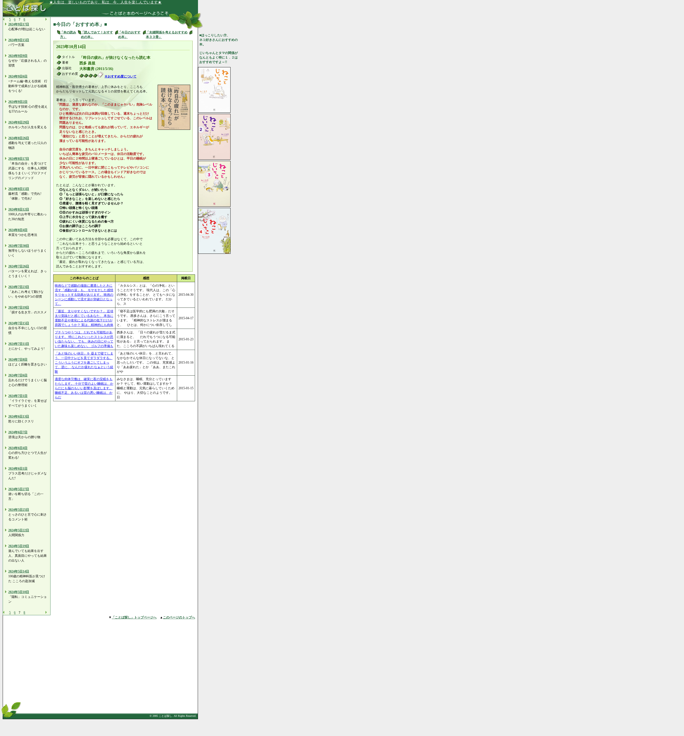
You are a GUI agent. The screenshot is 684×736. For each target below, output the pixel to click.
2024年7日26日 (18, 266)
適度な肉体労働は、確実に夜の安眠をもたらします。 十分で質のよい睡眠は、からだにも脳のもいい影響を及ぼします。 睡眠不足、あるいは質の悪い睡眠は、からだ (84, 388)
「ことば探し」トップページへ (134, 617)
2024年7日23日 (18, 287)
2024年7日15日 (18, 323)
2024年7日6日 (18, 375)
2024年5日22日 (18, 530)
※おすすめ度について (120, 76)
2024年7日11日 (18, 344)
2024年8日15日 (18, 189)
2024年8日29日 (18, 122)
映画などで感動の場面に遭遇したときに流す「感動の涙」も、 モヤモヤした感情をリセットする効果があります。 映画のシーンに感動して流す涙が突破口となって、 (84, 295)
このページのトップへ (179, 617)
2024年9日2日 (18, 102)
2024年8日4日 (18, 230)
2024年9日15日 (18, 40)
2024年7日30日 (18, 246)
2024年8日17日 (18, 159)
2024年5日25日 (18, 510)
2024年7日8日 (18, 359)
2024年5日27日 (18, 489)
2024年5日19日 (18, 546)
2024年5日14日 (18, 571)
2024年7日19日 (18, 307)
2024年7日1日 (18, 396)
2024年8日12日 (18, 209)
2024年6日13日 (18, 416)
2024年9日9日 (18, 56)
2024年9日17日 (18, 24)
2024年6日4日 (18, 448)
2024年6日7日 (18, 432)
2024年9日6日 (18, 76)
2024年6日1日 (18, 468)
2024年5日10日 (18, 592)
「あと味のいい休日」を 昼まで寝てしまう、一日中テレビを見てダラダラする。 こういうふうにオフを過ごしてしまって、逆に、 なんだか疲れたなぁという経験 (84, 362)
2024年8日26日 (18, 138)
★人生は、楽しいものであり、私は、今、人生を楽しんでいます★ (104, 2)
